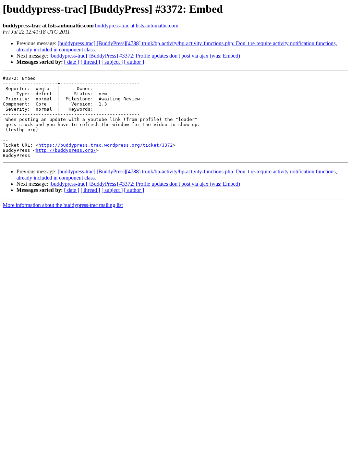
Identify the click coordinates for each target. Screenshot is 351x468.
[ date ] (71, 62)
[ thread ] (90, 62)
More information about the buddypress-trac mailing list (63, 205)
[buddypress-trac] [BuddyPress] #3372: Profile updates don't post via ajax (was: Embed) (144, 56)
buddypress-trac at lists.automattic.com (136, 25)
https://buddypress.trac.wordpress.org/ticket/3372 (105, 145)
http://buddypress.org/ (66, 150)
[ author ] (134, 62)
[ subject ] (112, 62)
